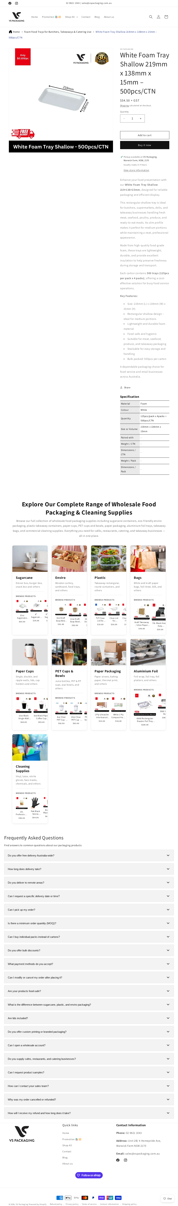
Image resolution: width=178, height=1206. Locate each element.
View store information (136, 170)
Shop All (67, 1145)
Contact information (109, 1204)
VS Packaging (22, 1204)
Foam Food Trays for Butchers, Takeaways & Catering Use (57, 31)
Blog (64, 1157)
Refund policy (56, 1204)
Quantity (124, 111)
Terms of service (89, 1204)
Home (16, 31)
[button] (71, 17)
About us (67, 1163)
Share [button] (127, 387)
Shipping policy (129, 1204)
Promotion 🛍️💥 (71, 1139)
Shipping (124, 105)
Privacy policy (72, 1204)
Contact (66, 1151)
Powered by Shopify (38, 1204)
